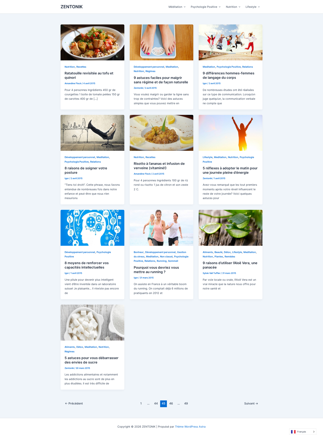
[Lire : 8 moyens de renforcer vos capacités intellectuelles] (92, 227)
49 (186, 403)
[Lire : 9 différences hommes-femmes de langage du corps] (230, 42)
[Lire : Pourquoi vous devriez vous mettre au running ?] (161, 227)
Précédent (74, 403)
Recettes (81, 66)
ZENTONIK (72, 6)
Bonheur (139, 252)
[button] (184, 6)
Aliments (208, 252)
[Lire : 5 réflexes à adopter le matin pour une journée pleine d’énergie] (230, 132)
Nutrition (231, 6)
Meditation (172, 66)
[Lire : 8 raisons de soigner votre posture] (92, 132)
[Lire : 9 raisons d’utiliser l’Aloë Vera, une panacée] (230, 227)
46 (171, 403)
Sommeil (173, 260)
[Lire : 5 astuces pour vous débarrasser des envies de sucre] (92, 322)
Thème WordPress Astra (190, 426)
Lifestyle (251, 6)
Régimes (150, 71)
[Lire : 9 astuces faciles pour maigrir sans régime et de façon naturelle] (161, 42)
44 (156, 403)
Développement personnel (149, 66)
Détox (227, 252)
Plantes (218, 256)
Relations (247, 66)
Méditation (175, 6)
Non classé (166, 256)
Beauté (218, 252)
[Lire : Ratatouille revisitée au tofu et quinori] (92, 42)
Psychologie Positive (204, 6)
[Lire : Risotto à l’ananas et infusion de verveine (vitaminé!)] (161, 132)
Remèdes (230, 256)
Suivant (251, 403)
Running (162, 260)
